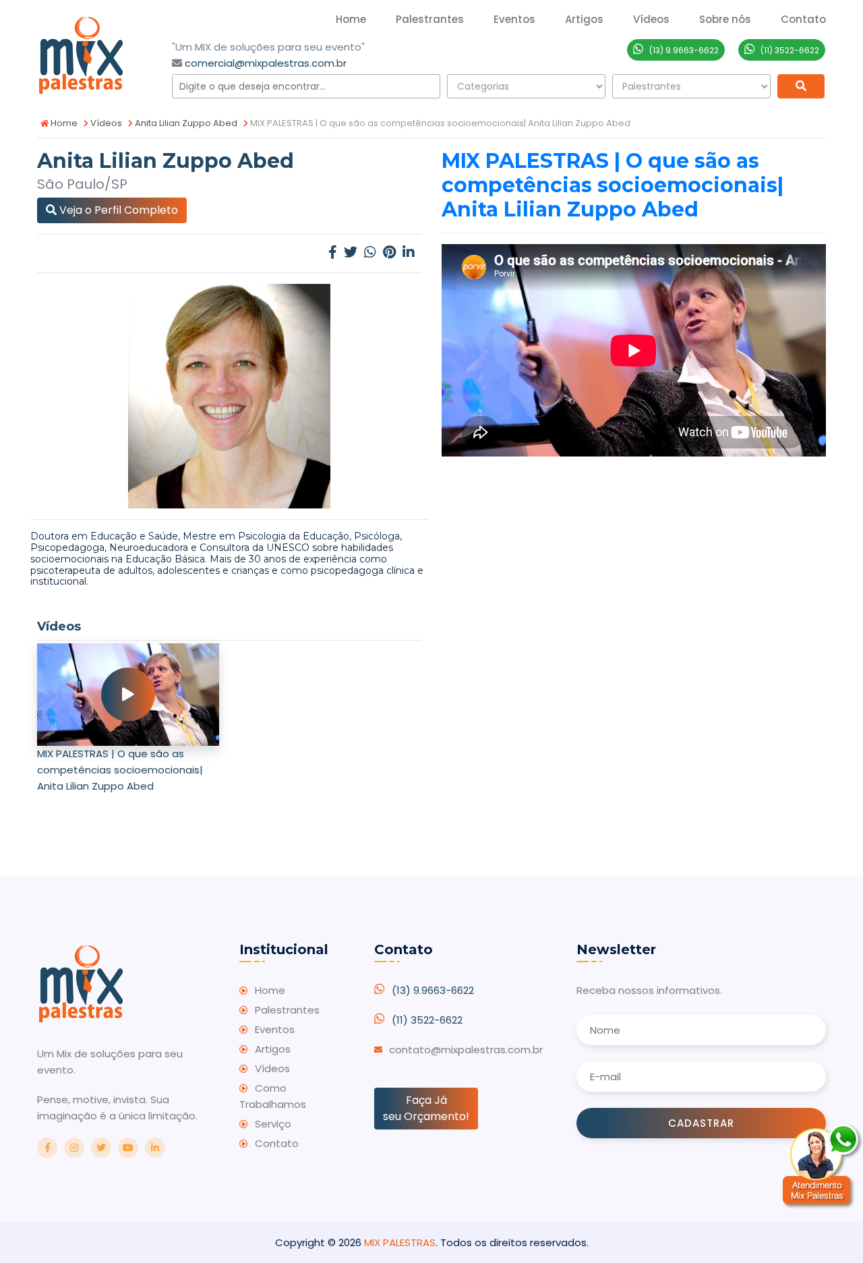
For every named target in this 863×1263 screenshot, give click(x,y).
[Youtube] (128, 1148)
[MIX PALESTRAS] (81, 54)
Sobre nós (725, 19)
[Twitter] (350, 253)
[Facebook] (332, 253)
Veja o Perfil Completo (117, 210)
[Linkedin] (409, 253)
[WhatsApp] (370, 253)
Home (351, 19)
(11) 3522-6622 (427, 1020)
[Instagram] (74, 1148)
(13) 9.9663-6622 (433, 990)
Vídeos (105, 123)
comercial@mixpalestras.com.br (266, 63)
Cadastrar (701, 1123)
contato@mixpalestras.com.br (466, 1049)
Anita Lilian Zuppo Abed (185, 123)
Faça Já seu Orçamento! (426, 1108)
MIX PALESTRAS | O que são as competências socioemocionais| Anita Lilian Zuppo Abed (120, 769)
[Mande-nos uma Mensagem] (822, 1166)
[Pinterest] (389, 253)
